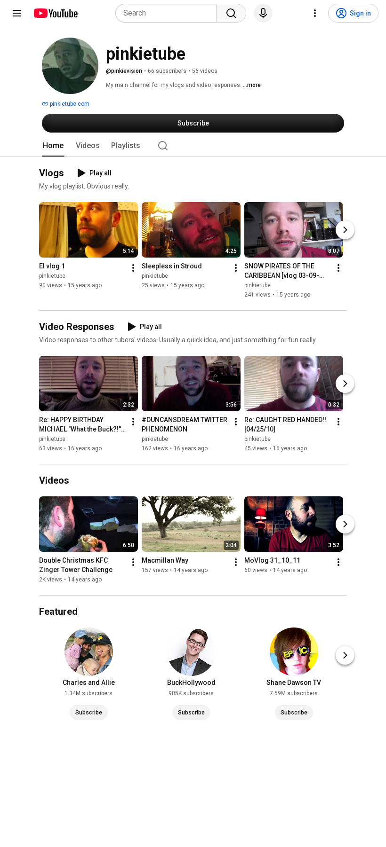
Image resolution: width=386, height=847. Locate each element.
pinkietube (52, 276)
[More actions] (133, 268)
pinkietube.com (68, 104)
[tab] (53, 145)
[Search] (231, 13)
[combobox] (168, 13)
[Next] (345, 229)
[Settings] (315, 13)
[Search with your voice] (263, 13)
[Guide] (17, 13)
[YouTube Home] (55, 13)
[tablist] (193, 145)
